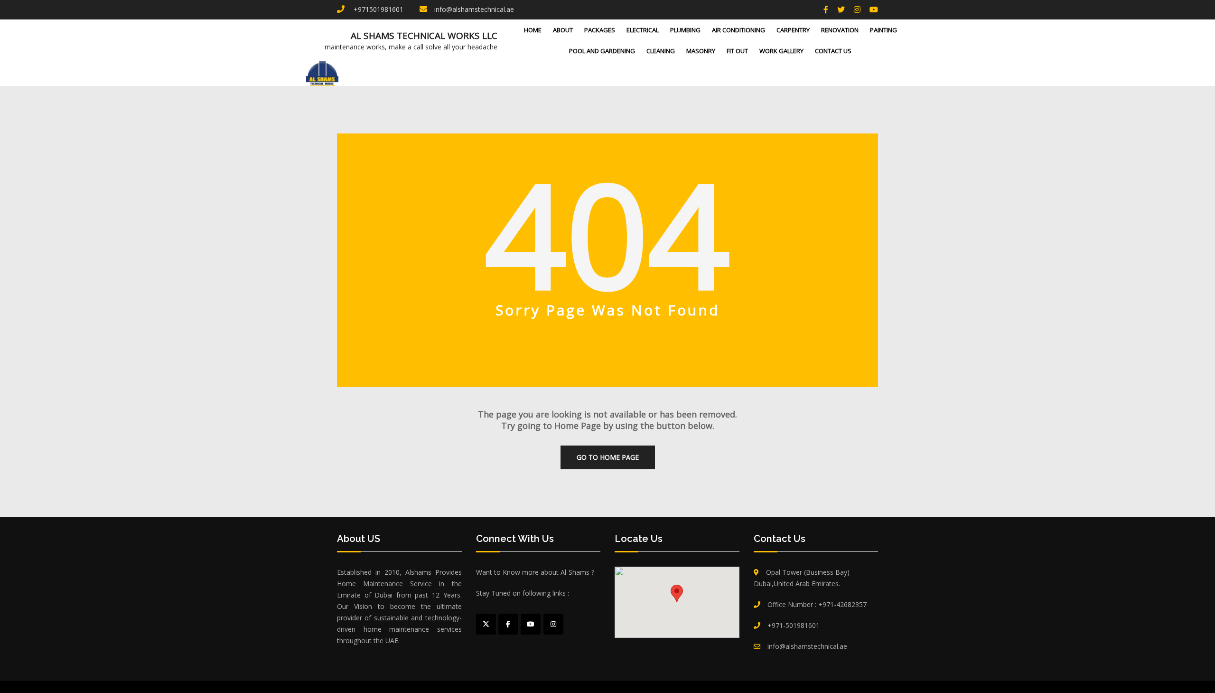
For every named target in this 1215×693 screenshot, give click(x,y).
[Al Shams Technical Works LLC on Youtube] (531, 624)
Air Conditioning (738, 30)
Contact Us (833, 51)
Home (533, 30)
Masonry (700, 51)
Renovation (840, 30)
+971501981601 (377, 9)
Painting (883, 30)
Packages (599, 30)
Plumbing (685, 30)
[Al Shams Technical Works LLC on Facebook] (508, 624)
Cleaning (660, 51)
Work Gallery (781, 51)
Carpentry (793, 30)
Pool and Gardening (602, 51)
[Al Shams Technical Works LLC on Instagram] (553, 624)
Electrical (642, 30)
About (563, 30)
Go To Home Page (608, 457)
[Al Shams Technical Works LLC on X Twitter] (486, 624)
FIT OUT (737, 51)
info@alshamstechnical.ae (474, 9)
